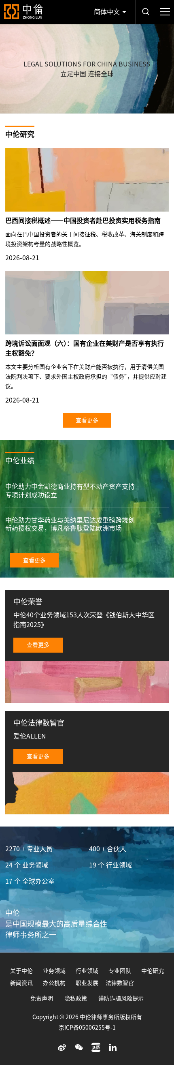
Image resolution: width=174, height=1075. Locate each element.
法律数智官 (120, 983)
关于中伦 (21, 971)
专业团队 (119, 971)
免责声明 (41, 998)
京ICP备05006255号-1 (87, 1027)
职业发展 (87, 983)
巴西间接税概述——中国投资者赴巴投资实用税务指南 (83, 220)
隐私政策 (75, 998)
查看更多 (87, 420)
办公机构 (54, 983)
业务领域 (54, 971)
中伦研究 (152, 971)
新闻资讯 (21, 983)
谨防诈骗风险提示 (121, 998)
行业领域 (87, 971)
